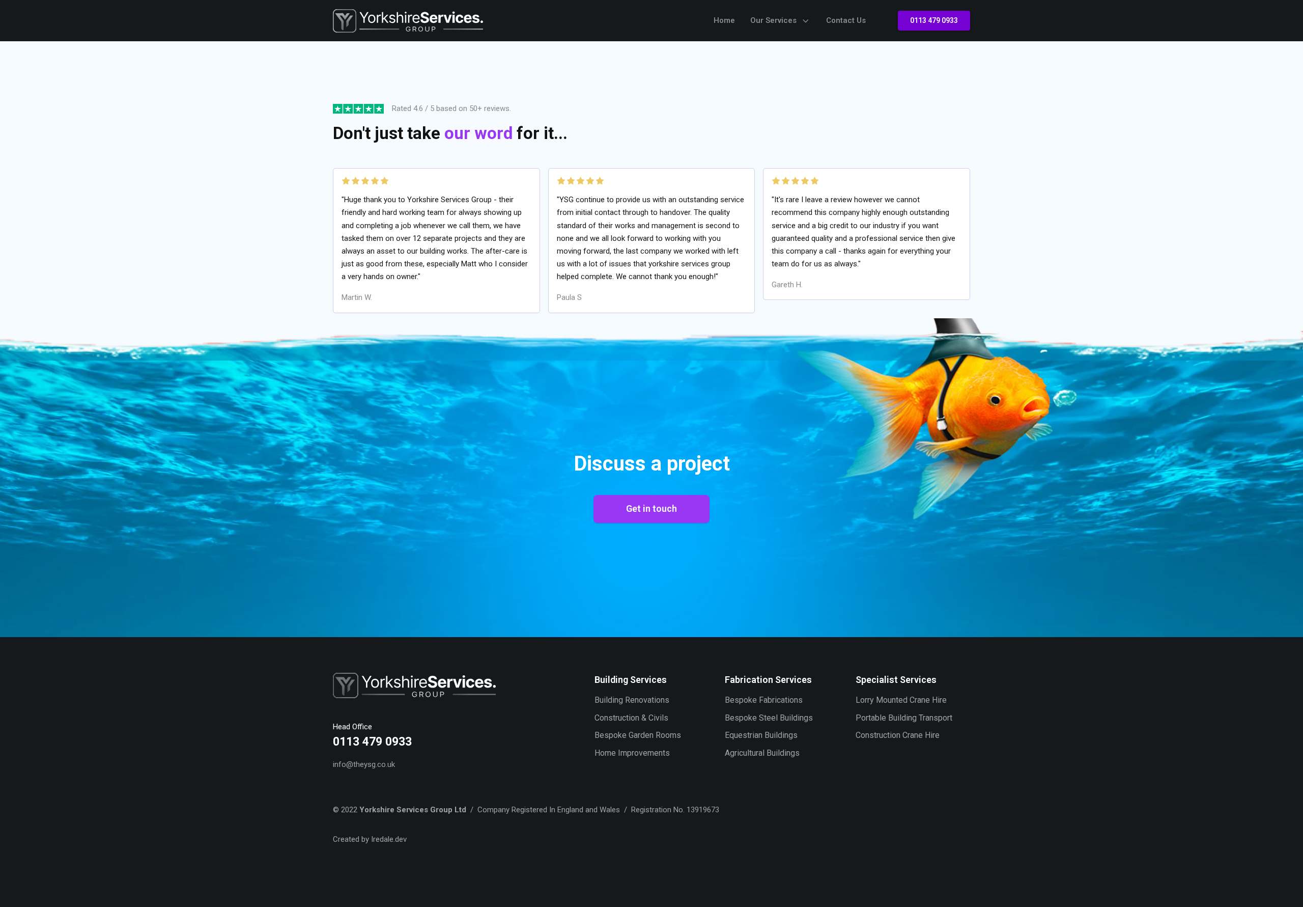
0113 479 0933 (934, 20)
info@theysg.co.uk (364, 764)
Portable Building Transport (904, 718)
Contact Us (846, 20)
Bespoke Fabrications (764, 700)
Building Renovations (631, 700)
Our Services (773, 20)
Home (724, 20)
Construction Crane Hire (898, 735)
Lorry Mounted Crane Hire (901, 700)
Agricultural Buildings (762, 753)
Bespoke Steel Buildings (769, 718)
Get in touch (651, 508)
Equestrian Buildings (761, 735)
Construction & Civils (631, 718)
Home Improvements (632, 753)
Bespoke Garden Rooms (637, 735)
